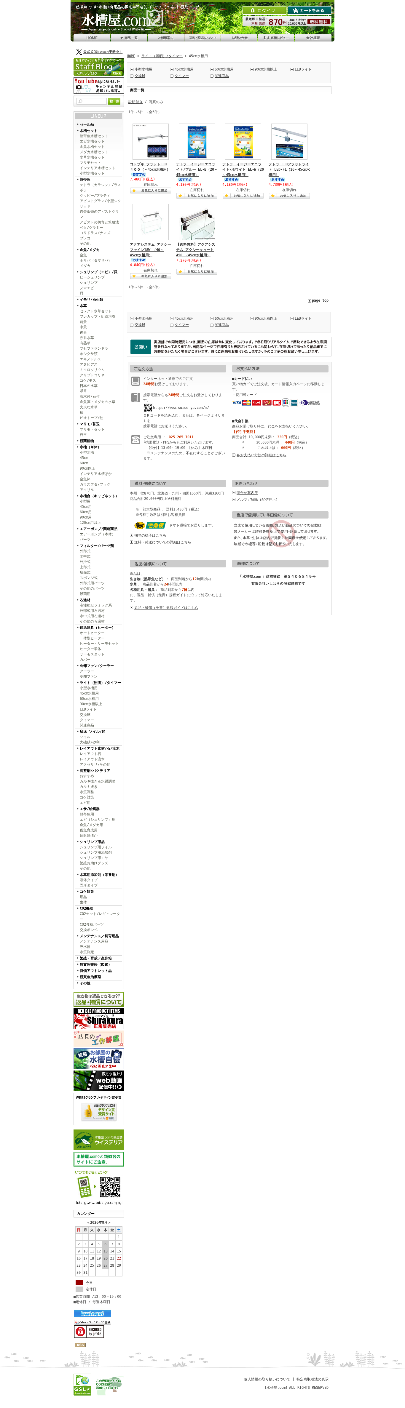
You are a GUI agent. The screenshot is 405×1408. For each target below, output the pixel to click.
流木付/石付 (90, 396)
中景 (83, 327)
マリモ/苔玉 (90, 424)
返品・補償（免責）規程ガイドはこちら (166, 608)
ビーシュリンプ (92, 277)
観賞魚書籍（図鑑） (96, 964)
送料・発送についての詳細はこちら (162, 542)
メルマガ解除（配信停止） (258, 499)
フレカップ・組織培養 (97, 316)
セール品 (87, 124)
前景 (83, 322)
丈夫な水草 (89, 407)
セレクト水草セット (96, 311)
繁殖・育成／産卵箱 (96, 958)
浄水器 (85, 947)
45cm (84, 458)
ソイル (85, 737)
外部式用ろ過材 (92, 611)
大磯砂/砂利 (90, 742)
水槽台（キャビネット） (99, 496)
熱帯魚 (85, 179)
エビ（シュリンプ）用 (97, 819)
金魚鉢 (85, 479)
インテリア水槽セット (97, 168)
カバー (85, 659)
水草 (83, 306)
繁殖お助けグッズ (94, 863)
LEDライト (88, 709)
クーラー (87, 671)
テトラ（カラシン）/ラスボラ (100, 187)
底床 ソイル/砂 (92, 731)
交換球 (85, 715)
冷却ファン (89, 676)
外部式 (85, 551)
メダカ (85, 266)
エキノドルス (90, 359)
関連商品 (87, 725)
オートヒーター (92, 633)
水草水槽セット (92, 157)
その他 (85, 243)
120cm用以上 (90, 523)
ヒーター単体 (90, 649)
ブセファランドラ (94, 348)
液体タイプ (89, 880)
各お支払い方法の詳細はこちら (261, 455)
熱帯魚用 (87, 814)
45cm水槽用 (89, 693)
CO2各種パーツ (92, 924)
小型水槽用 (89, 688)
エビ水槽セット (92, 141)
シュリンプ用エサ (94, 858)
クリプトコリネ (92, 375)
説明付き (135, 102)
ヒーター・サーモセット (99, 643)
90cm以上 (87, 468)
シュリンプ (89, 283)
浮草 (83, 391)
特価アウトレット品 (96, 971)
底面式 (85, 572)
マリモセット (90, 163)
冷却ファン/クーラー (97, 666)
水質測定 (87, 952)
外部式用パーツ (92, 583)
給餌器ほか (89, 835)
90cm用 (86, 517)
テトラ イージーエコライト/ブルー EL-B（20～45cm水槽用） (197, 169)
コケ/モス (88, 380)
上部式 (85, 567)
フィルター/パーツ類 (97, 546)
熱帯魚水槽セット (94, 136)
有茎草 (85, 343)
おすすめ (87, 776)
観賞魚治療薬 (90, 977)
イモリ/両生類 (91, 299)
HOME (131, 56)
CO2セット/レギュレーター (100, 916)
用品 (83, 897)
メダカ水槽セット (94, 152)
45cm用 (86, 507)
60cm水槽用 (89, 699)
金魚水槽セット (92, 147)
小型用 (85, 501)
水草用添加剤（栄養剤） (99, 875)
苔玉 (83, 435)
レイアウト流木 (92, 759)
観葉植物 (87, 441)
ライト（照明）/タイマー (100, 683)
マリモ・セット (92, 429)
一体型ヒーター (92, 638)
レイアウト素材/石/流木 (99, 748)
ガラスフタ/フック (95, 484)
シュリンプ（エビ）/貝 (98, 272)
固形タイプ (89, 885)
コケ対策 (87, 797)
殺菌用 (85, 594)
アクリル (87, 490)
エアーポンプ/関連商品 (98, 529)
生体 (83, 902)
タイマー (87, 720)
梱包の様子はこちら (150, 535)
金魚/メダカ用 (91, 825)
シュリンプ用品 (92, 842)
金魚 (83, 255)
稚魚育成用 (89, 830)
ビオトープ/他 (91, 418)
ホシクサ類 (89, 354)
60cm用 (86, 512)
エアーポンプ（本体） (97, 534)
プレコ (85, 238)
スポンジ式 (89, 578)
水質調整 (87, 792)
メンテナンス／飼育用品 (99, 936)
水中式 (85, 556)
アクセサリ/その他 (95, 764)
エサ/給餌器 (90, 809)
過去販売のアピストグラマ (99, 214)
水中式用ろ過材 (92, 616)
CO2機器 (86, 908)
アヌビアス (89, 364)
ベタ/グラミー (91, 227)
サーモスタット (92, 654)
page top (320, 300)
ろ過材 (85, 600)
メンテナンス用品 (94, 941)
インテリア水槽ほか (96, 474)
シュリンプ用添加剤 (96, 852)
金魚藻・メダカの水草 (97, 402)
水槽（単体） (90, 447)
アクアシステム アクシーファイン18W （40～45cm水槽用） (150, 249)
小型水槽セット (92, 173)
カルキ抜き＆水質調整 (97, 781)
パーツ (85, 539)
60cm (84, 463)
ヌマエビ (87, 288)
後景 (83, 332)
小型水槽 (87, 452)
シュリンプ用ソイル (96, 847)
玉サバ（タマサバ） (96, 260)
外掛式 (85, 562)
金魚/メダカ (90, 250)
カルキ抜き (89, 787)
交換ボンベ (89, 930)
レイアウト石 (90, 754)
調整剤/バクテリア (95, 771)
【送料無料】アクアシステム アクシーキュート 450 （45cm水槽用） (195, 249)
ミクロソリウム (92, 370)
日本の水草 (89, 386)
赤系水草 (87, 338)
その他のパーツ (92, 588)
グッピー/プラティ (95, 195)
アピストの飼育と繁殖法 (99, 222)
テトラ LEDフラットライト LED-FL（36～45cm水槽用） (289, 169)
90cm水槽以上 (91, 704)
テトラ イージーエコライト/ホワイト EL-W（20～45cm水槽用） (243, 169)
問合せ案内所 (247, 493)
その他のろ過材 (92, 621)
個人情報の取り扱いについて (267, 1379)
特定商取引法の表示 (312, 1379)
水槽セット (89, 131)
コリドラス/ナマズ (95, 233)
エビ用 (85, 803)
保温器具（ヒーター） (97, 627)
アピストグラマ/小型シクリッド (100, 203)
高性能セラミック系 (96, 605)
